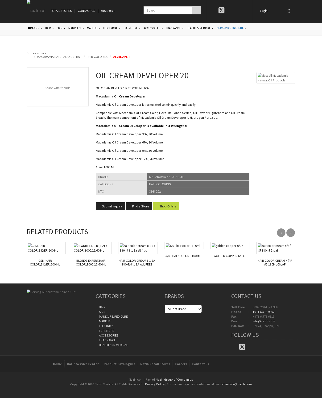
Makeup (104, 321)
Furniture (106, 330)
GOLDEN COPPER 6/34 (229, 256)
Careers (181, 364)
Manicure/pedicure (113, 316)
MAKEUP (92, 28)
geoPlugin (174, 389)
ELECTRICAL (110, 28)
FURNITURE (131, 28)
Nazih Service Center (83, 364)
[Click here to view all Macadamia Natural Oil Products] (275, 77)
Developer (121, 57)
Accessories (108, 335)
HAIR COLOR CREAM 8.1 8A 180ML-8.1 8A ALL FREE (137, 263)
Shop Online (167, 206)
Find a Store (140, 206)
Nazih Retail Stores (155, 364)
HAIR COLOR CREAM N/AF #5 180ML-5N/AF (275, 263)
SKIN (60, 28)
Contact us (200, 364)
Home (57, 364)
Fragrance (107, 340)
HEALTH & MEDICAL (199, 28)
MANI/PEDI (75, 28)
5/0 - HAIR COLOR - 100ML (182, 256)
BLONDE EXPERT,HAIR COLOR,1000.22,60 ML (91, 263)
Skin (101, 312)
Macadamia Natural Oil (54, 57)
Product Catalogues (119, 364)
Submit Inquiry (111, 206)
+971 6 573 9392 (264, 312)
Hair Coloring (97, 57)
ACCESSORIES (152, 28)
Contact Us (86, 10)
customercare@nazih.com (233, 384)
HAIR (48, 28)
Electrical (106, 326)
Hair (79, 57)
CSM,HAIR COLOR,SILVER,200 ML (45, 263)
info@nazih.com (264, 321)
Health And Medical (113, 345)
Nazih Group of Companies (174, 379)
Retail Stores (61, 10)
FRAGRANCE (174, 28)
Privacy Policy (155, 384)
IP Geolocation (151, 389)
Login (264, 10)
